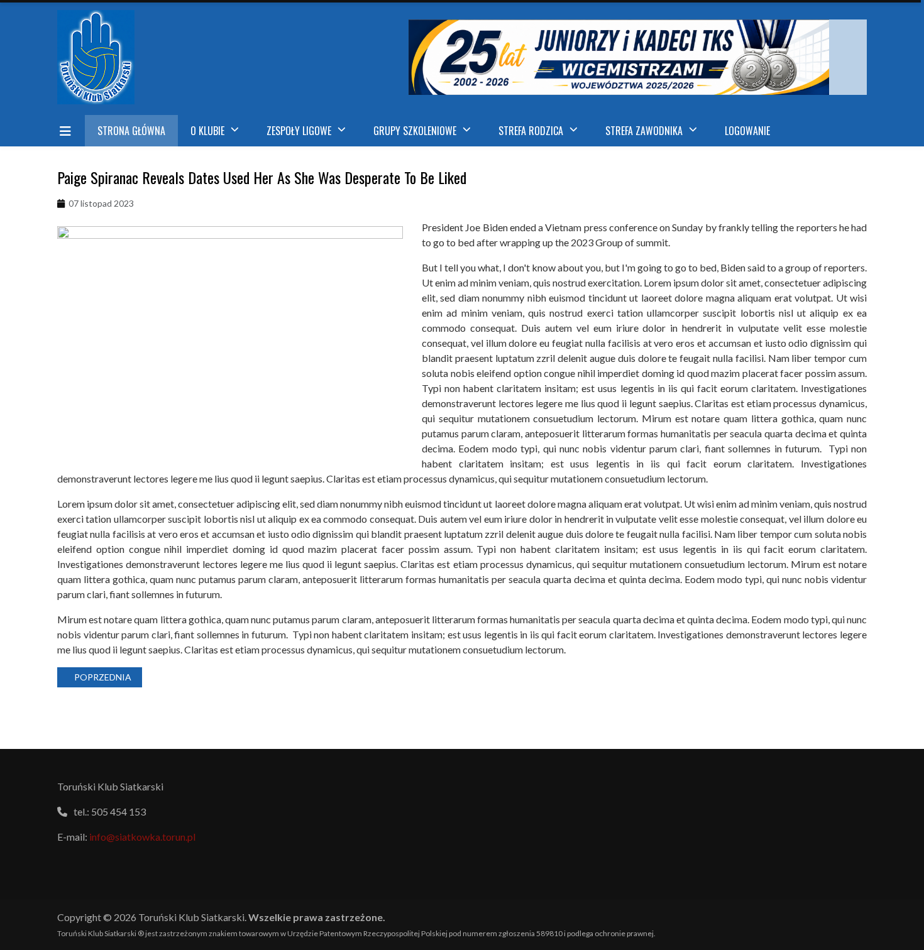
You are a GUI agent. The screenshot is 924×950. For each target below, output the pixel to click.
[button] (216, 130)
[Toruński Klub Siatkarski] (105, 57)
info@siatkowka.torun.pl (142, 837)
